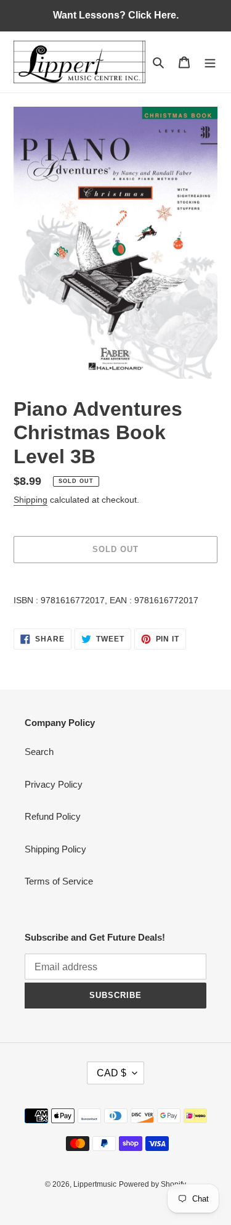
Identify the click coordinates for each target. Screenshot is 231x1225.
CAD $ (111, 1073)
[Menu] (210, 62)
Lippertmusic (94, 1184)
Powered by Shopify (152, 1184)
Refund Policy (53, 816)
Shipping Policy (55, 849)
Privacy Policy (54, 784)
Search (39, 751)
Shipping (30, 500)
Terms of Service (59, 881)
